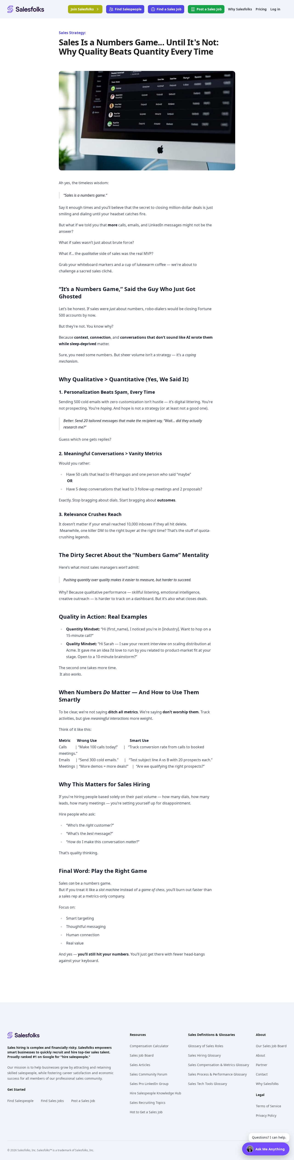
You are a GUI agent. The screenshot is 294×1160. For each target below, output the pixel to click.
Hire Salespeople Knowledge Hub (155, 1093)
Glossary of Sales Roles (205, 1046)
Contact (262, 1074)
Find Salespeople (20, 1101)
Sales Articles (140, 1065)
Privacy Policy (266, 1115)
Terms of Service (268, 1106)
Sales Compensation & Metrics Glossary (218, 1065)
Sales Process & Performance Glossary (217, 1074)
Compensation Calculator (149, 1046)
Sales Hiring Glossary (204, 1055)
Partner (261, 1065)
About (260, 1055)
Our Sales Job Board (271, 1046)
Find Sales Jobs (52, 1101)
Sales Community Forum (148, 1074)
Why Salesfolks (267, 1083)
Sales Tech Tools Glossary (207, 1083)
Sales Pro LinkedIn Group (149, 1083)
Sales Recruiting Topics (147, 1102)
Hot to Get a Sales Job (146, 1112)
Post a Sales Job (83, 1101)
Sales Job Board (142, 1055)
